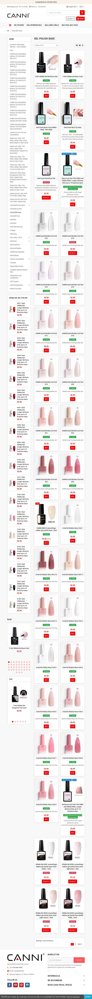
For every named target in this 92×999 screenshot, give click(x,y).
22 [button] (16, 667)
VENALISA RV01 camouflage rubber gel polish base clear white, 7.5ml (46, 866)
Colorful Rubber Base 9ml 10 (46, 574)
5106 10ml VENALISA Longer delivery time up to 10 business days (23, 568)
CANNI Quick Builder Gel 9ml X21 (46, 432)
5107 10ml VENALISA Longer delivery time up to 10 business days (23, 586)
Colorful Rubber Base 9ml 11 (72, 574)
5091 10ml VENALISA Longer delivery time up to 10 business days (23, 307)
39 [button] (21, 672)
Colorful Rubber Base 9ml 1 (72, 528)
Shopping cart (12, 7)
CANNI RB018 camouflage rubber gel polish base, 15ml (46, 529)
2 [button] (11, 662)
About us (34, 7)
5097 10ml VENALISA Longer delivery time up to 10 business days (23, 412)
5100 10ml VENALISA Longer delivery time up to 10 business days (23, 464)
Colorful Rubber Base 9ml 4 (72, 667)
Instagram (27, 985)
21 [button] (14, 667)
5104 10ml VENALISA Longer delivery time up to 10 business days (23, 533)
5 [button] (19, 662)
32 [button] (19, 670)
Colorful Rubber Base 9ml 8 (72, 758)
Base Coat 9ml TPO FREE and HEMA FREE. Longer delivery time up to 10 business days (72, 180)
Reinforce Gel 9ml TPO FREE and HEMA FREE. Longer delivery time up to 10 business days (72, 808)
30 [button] (14, 670)
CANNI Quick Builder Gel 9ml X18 (72, 334)
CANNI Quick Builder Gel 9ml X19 (46, 383)
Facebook (9, 985)
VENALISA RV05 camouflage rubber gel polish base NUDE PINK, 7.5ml (72, 915)
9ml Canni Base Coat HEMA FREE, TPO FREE (46, 129)
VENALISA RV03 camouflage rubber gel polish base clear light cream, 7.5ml (46, 915)
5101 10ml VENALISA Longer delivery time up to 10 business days (23, 481)
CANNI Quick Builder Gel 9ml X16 (72, 286)
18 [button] (29, 664)
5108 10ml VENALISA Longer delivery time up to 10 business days (23, 603)
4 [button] (16, 662)
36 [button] (29, 670)
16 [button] (24, 664)
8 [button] (27, 662)
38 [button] (19, 672)
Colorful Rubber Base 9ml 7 (46, 758)
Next (80, 944)
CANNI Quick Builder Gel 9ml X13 (46, 237)
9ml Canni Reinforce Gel (46, 178)
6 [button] (21, 662)
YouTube (15, 985)
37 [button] (16, 672)
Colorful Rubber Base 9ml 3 (46, 667)
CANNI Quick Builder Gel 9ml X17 (46, 334)
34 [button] (24, 670)
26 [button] (27, 667)
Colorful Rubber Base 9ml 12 (46, 621)
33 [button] (21, 670)
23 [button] (19, 667)
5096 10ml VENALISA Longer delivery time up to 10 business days (23, 394)
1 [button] (9, 662)
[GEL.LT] (18, 15)
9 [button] (29, 662)
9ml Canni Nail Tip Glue (72, 127)
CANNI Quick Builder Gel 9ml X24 (72, 481)
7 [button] (24, 662)
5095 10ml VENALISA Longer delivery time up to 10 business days (23, 377)
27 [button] (29, 667)
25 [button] (24, 667)
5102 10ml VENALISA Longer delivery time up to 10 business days (23, 499)
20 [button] (11, 667)
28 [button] (9, 670)
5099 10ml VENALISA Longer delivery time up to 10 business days (23, 447)
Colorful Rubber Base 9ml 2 (72, 621)
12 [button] (14, 664)
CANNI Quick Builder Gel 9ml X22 (72, 432)
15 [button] (21, 664)
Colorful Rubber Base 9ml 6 (72, 712)
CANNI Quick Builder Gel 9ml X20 (72, 383)
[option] (19, 641)
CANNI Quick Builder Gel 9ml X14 (72, 237)
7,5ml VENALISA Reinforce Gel (46, 76)
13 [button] (16, 664)
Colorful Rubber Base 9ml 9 (46, 804)
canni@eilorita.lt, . (46, 2)
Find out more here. (73, 997)
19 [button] (9, 667)
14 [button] (19, 664)
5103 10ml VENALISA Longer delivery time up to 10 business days (23, 516)
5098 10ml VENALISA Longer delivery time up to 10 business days (23, 429)
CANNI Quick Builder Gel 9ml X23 (46, 481)
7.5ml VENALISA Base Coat (19, 648)
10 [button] (9, 664)
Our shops (23, 7)
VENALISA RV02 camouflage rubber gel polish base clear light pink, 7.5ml (72, 866)
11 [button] (11, 664)
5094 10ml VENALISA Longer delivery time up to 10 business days (23, 360)
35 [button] (27, 670)
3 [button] (14, 662)
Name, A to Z (39, 45)
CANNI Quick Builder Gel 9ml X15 (46, 286)
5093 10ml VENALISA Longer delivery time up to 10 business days (23, 342)
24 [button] (21, 667)
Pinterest (21, 985)
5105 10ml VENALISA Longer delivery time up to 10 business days (23, 551)
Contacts (42, 7)
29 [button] (11, 670)
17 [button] (27, 664)
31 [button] (16, 670)
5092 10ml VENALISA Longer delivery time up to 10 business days (23, 325)
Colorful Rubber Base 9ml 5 (46, 712)
